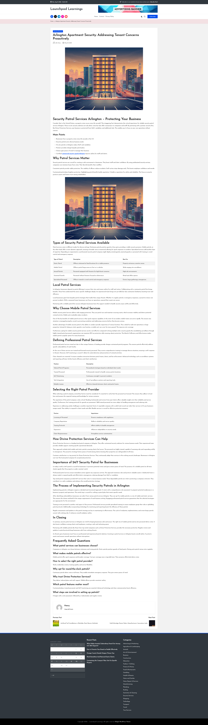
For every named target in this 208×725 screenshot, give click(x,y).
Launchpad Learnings (66, 9)
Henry (67, 606)
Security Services (58, 31)
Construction (127, 658)
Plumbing (126, 687)
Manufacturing (127, 684)
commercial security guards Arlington (73, 153)
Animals (125, 649)
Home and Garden (129, 678)
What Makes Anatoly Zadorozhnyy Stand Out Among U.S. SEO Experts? (103, 644)
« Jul (53, 675)
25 (57, 665)
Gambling (126, 672)
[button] (152, 16)
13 (66, 657)
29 (76, 665)
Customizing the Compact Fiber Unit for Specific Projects (102, 661)
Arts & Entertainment (130, 652)
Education (126, 661)
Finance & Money (128, 666)
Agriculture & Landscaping (131, 646)
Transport (126, 704)
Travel (125, 707)
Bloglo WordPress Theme (122, 721)
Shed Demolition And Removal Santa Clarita (100, 657)
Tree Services (127, 710)
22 (76, 661)
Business (125, 655)
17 (51, 661)
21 (71, 661)
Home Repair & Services (130, 681)
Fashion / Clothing (128, 664)
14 (71, 657)
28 (71, 665)
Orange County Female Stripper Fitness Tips (100, 653)
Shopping (126, 698)
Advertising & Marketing (130, 643)
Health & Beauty (128, 675)
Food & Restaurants (129, 669)
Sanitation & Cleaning (130, 692)
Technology (126, 701)
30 (81, 665)
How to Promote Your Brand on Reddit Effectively (102, 649)
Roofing (125, 690)
